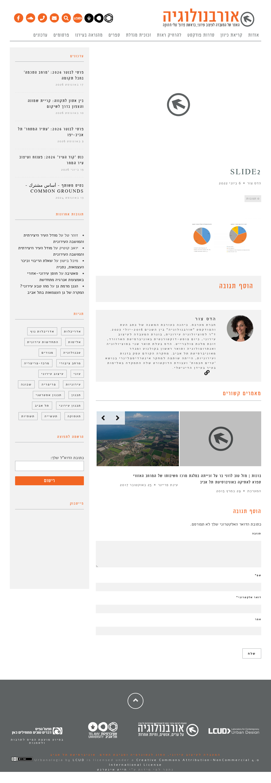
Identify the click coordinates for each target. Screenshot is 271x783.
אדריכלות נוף (42, 331)
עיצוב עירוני (52, 374)
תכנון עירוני (70, 405)
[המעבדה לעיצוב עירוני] (77, 21)
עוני (77, 374)
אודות (253, 35)
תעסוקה (74, 416)
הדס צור (254, 183)
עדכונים (40, 35)
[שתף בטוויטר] (107, 287)
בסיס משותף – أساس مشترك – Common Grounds (54, 188)
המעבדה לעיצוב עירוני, (193, 755)
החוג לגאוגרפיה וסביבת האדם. (131, 755)
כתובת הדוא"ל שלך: (67, 458)
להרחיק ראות (169, 35)
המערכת (254, 490)
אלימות (74, 342)
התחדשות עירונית (42, 342)
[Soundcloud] (30, 17)
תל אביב (42, 405)
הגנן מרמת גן (67, 286)
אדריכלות (72, 331)
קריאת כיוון (231, 35)
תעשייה (51, 416)
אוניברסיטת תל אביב (73, 755)
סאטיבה (71, 273)
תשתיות (28, 416)
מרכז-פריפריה (36, 363)
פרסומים (61, 35)
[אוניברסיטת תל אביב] (98, 21)
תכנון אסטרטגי (49, 395)
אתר (258, 619)
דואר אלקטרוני (248, 597)
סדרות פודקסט (201, 35)
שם (258, 575)
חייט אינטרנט (112, 769)
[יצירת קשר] (42, 17)
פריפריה (49, 384)
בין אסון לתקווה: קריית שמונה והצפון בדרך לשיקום (56, 103)
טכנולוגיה (72, 352)
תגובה (256, 533)
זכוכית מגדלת (138, 35)
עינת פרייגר (168, 484)
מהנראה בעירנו (89, 35)
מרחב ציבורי (70, 363)
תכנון (76, 395)
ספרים (114, 35)
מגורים (47, 352)
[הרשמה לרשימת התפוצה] (54, 17)
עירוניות (73, 384)
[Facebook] (18, 17)
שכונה (26, 384)
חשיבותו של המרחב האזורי (155, 476)
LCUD (79, 760)
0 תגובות (252, 199)
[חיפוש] (66, 17)
